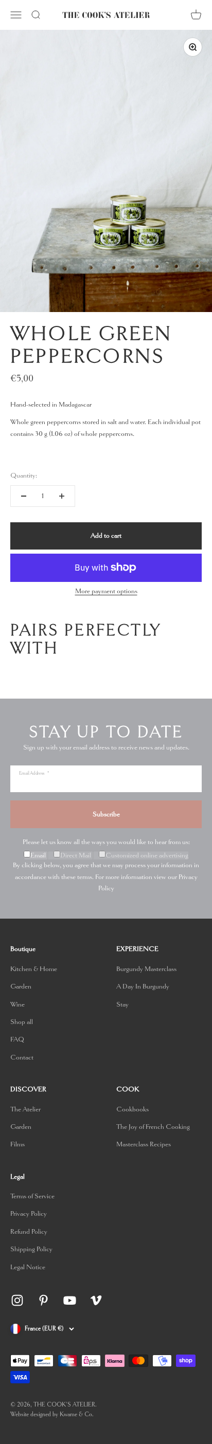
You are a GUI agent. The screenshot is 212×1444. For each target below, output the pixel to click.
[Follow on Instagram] (17, 1300)
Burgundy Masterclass (146, 968)
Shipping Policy (31, 1249)
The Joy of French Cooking (153, 1126)
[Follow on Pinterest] (43, 1300)
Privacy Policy (28, 1213)
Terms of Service (32, 1196)
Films (17, 1144)
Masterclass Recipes (143, 1144)
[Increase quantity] (62, 496)
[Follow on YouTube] (70, 1300)
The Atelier (25, 1109)
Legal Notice (27, 1267)
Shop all (21, 1021)
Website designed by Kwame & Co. (52, 1414)
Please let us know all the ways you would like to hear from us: (106, 841)
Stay (122, 1004)
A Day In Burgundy (142, 986)
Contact (21, 1057)
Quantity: (23, 475)
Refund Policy (28, 1231)
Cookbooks (132, 1109)
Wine (17, 1004)
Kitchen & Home (33, 968)
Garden (20, 986)
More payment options (106, 591)
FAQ (17, 1039)
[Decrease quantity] (24, 496)
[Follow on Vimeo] (96, 1300)
